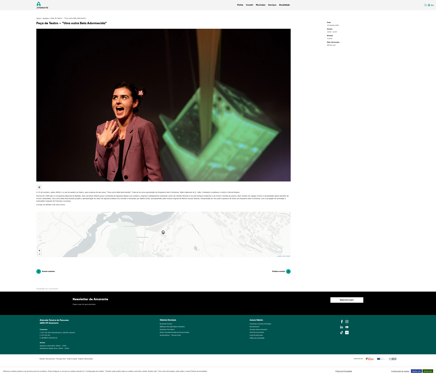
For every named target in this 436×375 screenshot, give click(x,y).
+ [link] (39, 250)
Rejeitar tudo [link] (416, 371)
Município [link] (260, 5)
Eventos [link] (46, 18)
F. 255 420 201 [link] (45, 335)
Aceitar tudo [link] (428, 371)
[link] (426, 5)
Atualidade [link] (284, 5)
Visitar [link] (240, 5)
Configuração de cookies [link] (400, 371)
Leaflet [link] (279, 256)
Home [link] (38, 18)
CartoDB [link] (287, 256)
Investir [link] (249, 5)
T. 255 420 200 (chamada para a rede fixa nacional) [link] (57, 332)
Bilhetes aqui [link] (331, 45)
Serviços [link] (272, 5)
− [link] (39, 254)
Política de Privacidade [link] (343, 371)
